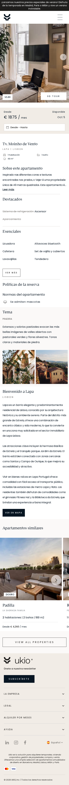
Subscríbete (19, 679)
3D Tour (53, 96)
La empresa (12, 693)
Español (55, 742)
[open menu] (60, 17)
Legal (8, 705)
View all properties (34, 642)
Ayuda (8, 729)
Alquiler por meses (18, 717)
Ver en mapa (13, 512)
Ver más (11, 272)
